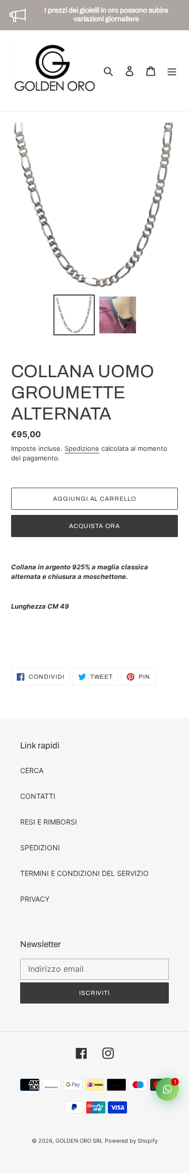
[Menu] (171, 70)
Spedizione (82, 448)
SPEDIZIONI (40, 847)
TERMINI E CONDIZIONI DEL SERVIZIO (84, 873)
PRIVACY (34, 899)
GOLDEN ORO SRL (79, 1140)
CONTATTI (37, 796)
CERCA (31, 770)
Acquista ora (94, 526)
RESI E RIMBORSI (48, 821)
